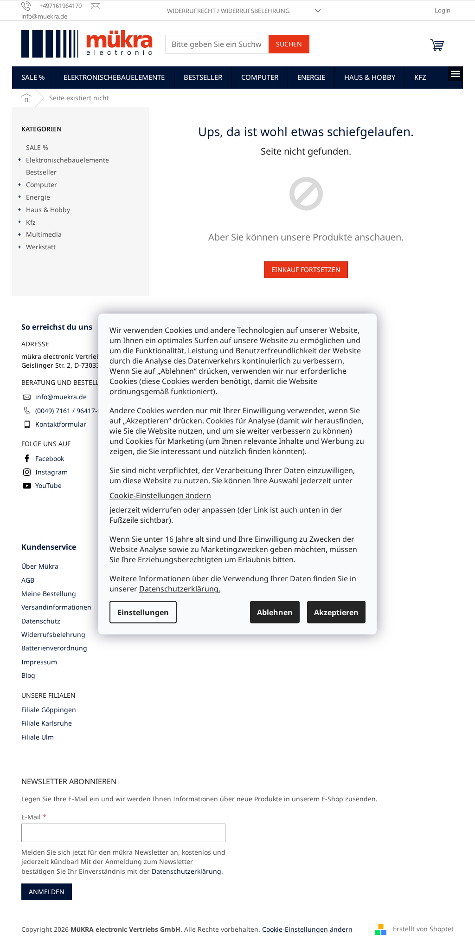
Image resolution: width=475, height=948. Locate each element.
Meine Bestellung (48, 593)
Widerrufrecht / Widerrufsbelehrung (228, 10)
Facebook (49, 458)
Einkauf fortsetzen (305, 269)
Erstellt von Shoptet (423, 928)
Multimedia (44, 234)
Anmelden (46, 891)
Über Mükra (39, 566)
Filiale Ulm (37, 737)
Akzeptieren (336, 612)
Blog (28, 675)
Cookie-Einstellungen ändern (160, 495)
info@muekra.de (61, 396)
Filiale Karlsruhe (46, 723)
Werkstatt (41, 246)
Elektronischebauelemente (67, 160)
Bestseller (41, 172)
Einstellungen (143, 612)
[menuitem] (33, 77)
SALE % (37, 147)
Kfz (31, 222)
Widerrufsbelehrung (53, 634)
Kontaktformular (60, 424)
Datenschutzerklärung (186, 871)
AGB (27, 580)
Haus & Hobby (48, 209)
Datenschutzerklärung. (179, 589)
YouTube (48, 485)
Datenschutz (40, 621)
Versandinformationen (56, 607)
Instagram (51, 472)
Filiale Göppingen (48, 709)
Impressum (39, 661)
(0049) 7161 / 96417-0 (68, 410)
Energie (38, 197)
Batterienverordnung (54, 647)
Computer (41, 184)
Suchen (289, 43)
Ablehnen (275, 612)
